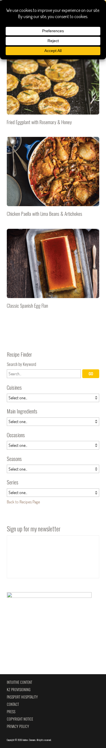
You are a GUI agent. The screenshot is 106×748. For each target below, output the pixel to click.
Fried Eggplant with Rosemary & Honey (53, 87)
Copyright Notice (20, 719)
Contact (13, 704)
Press (11, 711)
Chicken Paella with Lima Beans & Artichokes (53, 179)
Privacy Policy (18, 726)
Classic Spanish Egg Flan (53, 271)
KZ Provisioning (19, 689)
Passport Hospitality (22, 697)
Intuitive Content (19, 682)
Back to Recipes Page (23, 501)
